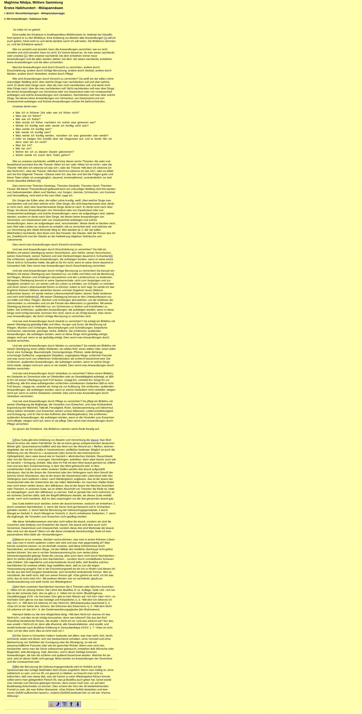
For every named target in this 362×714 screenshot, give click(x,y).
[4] (111, 255)
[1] (105, 37)
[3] (39, 180)
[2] (25, 55)
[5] (37, 296)
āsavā (94, 439)
